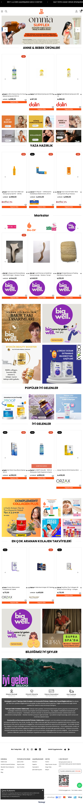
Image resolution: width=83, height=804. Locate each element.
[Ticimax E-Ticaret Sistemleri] (41, 802)
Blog (2, 772)
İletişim (47, 769)
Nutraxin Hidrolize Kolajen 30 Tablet (14, 587)
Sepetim (34, 764)
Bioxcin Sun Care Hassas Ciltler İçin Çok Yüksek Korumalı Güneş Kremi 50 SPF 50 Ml (68, 193)
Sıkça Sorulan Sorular (51, 764)
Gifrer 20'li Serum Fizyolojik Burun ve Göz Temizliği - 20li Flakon (68, 95)
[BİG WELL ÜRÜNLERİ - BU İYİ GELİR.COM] (21, 628)
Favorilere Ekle (26, 107)
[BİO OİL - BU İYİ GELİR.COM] (51, 507)
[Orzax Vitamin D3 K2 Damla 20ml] (41, 449)
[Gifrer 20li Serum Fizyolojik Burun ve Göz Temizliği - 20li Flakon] (68, 73)
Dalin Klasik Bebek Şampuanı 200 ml (41, 95)
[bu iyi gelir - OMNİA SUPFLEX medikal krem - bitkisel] (41, 30)
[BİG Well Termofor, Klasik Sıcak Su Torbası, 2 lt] (41, 252)
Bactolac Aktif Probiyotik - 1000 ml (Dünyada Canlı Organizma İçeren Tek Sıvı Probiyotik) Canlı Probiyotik (14, 471)
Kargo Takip (48, 767)
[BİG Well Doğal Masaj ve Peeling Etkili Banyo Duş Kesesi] (14, 252)
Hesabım (34, 762)
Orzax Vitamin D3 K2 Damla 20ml (40, 470)
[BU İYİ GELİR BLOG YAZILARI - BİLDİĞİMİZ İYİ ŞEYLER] (41, 672)
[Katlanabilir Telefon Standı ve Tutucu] (68, 252)
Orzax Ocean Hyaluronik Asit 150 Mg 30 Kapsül (67, 588)
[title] (14, 121)
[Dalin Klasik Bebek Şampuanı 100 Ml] (14, 73)
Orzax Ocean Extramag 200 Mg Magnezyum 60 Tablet (67, 471)
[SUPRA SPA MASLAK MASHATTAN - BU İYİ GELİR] (61, 628)
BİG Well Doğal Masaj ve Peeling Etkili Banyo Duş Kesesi (13, 274)
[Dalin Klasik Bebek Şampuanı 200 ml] (41, 73)
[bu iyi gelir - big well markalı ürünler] (61, 323)
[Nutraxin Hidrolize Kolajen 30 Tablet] (14, 566)
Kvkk (33, 795)
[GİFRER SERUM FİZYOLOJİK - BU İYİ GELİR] (72, 507)
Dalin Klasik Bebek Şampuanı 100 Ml (14, 94)
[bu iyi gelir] (68, 136)
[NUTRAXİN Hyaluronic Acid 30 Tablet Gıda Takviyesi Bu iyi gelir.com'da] (41, 406)
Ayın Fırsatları (20, 767)
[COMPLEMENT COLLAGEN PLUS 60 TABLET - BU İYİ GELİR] (21, 517)
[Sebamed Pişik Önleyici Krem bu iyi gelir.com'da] (68, 406)
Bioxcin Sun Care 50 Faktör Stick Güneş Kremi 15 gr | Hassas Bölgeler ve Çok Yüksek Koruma (40, 193)
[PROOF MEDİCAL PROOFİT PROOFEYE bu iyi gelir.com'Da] (14, 406)
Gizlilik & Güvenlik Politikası (8, 764)
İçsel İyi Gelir (20, 762)
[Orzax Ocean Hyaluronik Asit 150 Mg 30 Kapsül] (68, 566)
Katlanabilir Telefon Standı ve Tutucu (66, 274)
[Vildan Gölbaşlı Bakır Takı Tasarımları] (21, 323)
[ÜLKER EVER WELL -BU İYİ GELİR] (72, 528)
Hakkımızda (4, 762)
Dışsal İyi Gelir (20, 764)
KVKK (2, 769)
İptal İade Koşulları (37, 769)
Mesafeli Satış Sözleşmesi (7, 767)
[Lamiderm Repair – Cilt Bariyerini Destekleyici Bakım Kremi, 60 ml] (14, 170)
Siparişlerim (35, 767)
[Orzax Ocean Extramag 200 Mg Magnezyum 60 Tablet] (68, 449)
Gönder (78, 771)
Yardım (47, 762)
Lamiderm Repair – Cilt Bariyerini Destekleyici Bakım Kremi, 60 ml (13, 193)
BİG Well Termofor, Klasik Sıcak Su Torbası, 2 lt (41, 274)
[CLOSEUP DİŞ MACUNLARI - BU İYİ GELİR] (51, 528)
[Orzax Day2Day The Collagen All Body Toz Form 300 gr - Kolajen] (41, 566)
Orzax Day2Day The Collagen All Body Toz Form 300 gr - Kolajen (40, 588)
